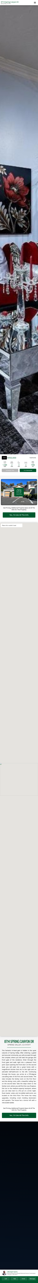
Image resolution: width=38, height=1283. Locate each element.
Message (32, 1279)
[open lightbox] (19, 229)
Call (6, 1279)
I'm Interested (28, 470)
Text (14, 1279)
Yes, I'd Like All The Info (19, 515)
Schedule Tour (10, 470)
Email (23, 1279)
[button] (35, 2)
